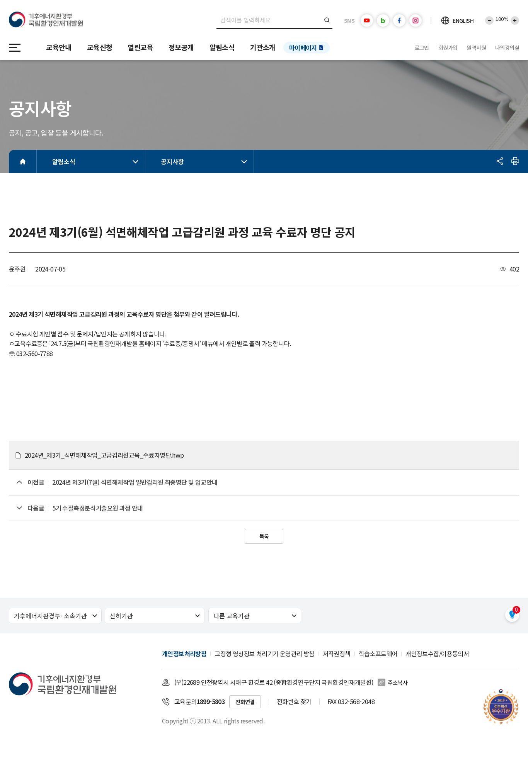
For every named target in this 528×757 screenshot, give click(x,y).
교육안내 (59, 47)
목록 (264, 536)
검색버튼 (327, 20)
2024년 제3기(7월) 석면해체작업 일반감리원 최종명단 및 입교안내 (134, 482)
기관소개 (263, 47)
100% (502, 18)
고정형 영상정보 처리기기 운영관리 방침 (264, 653)
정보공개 (181, 47)
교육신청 (99, 47)
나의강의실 (507, 47)
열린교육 (140, 47)
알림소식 (222, 47)
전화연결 (245, 702)
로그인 (422, 47)
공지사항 (172, 161)
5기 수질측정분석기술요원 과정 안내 (97, 508)
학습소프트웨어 (378, 653)
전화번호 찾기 (294, 701)
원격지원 (476, 47)
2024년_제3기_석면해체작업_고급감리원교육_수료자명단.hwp (104, 455)
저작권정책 (337, 653)
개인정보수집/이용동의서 (437, 653)
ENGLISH (463, 20)
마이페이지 (303, 47)
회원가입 (448, 47)
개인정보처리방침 (184, 653)
